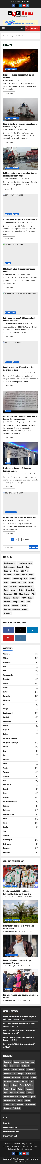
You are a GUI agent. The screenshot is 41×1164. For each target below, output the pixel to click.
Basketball (6, 679)
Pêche (30, 598)
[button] (3, 28)
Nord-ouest (7, 784)
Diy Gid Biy (7, 574)
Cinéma (5, 687)
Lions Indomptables (25, 586)
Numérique (8, 594)
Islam (24, 582)
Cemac (16, 571)
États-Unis (7, 613)
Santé (14, 312)
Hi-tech (5, 725)
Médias (21, 590)
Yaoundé (23, 605)
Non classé (6, 776)
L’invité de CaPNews (10, 738)
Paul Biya (16, 598)
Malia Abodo (9, 80)
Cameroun (7, 571)
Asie (4, 670)
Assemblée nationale (25, 563)
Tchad (22, 601)
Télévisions (7, 844)
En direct (34, 28)
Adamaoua (6, 654)
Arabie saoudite (9, 563)
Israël (31, 582)
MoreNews (34, 1159)
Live (4, 751)
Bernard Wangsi (10, 274)
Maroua (13, 590)
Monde (5, 768)
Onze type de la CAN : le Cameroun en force (18, 1044)
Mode (5, 763)
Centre (5, 683)
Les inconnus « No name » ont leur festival (20, 503)
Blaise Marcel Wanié (11, 179)
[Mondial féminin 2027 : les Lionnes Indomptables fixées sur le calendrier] (20, 876)
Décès (31, 574)
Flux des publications (10, 1127)
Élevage (24, 609)
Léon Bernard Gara (10, 222)
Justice (5, 734)
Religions (6, 810)
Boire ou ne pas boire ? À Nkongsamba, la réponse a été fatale (20, 303)
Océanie (6, 789)
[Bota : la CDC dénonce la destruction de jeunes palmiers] (20, 911)
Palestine (7, 598)
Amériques (7, 662)
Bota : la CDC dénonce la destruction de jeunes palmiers (18, 927)
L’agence (28, 1149)
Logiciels (6, 759)
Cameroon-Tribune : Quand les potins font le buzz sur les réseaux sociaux (20, 402)
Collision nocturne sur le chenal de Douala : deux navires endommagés (20, 158)
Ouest (5, 793)
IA (19, 582)
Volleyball (15, 605)
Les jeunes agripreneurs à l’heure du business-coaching (20, 453)
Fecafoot (7, 578)
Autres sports (8, 675)
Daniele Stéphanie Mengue (13, 422)
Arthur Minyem (9, 520)
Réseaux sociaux (8, 814)
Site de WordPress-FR (10, 1136)
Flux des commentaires (11, 1131)
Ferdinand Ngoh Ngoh (20, 578)
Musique (6, 772)
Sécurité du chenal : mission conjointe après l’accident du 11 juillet (20, 109)
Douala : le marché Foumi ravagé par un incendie (20, 60)
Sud (4, 831)
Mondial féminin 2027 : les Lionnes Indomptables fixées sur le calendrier (17, 892)
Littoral (7, 69)
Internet (6, 729)
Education (6, 700)
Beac (27, 567)
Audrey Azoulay (9, 567)
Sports (5, 827)
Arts (4, 666)
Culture (7, 512)
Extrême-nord (8, 713)
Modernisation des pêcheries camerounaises (20, 205)
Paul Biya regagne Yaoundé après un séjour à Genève (20, 996)
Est (4, 704)
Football (32, 578)
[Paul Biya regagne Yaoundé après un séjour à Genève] (20, 980)
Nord (4, 780)
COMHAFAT (24, 571)
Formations (7, 721)
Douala (24, 574)
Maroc (6, 590)
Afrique (5, 658)
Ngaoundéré (30, 590)
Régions (6, 806)
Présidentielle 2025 (10, 801)
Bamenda (20, 567)
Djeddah (17, 574)
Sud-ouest (6, 835)
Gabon (6, 582)
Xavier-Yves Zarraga (11, 323)
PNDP (24, 598)
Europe (5, 708)
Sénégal (15, 601)
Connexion (6, 1123)
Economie (8, 214)
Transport (15, 118)
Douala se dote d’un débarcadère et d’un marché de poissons (20, 352)
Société (14, 69)
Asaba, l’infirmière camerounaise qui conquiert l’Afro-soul (17, 961)
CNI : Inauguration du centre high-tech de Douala (20, 254)
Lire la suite (10, 93)
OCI (15, 594)
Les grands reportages (11, 742)
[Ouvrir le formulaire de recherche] (22, 28)
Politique (6, 797)
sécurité (7, 601)
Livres (5, 755)
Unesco (6, 605)
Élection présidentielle (12, 609)
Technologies (7, 839)
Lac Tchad (13, 586)
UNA (28, 601)
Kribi (5, 586)
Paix (33, 594)
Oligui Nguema (24, 594)
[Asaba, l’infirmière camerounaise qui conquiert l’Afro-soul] (20, 946)
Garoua (13, 582)
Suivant (26, 540)
